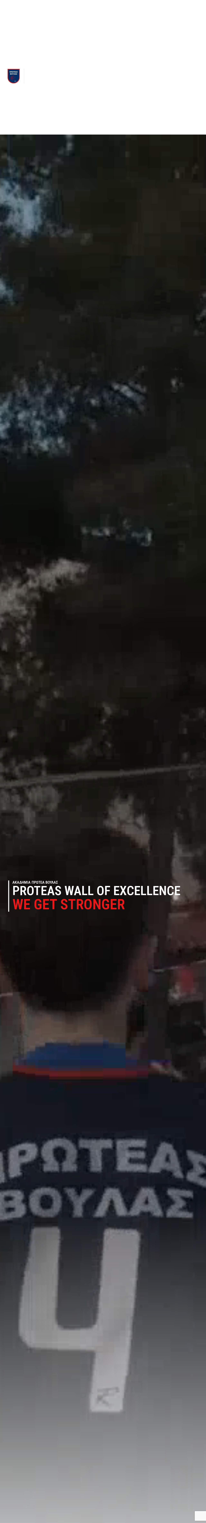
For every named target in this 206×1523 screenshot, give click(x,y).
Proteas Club (106, 76)
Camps (122, 76)
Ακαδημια (66, 76)
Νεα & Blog (84, 76)
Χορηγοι (134, 76)
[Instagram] (169, 76)
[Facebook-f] (162, 76)
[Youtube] (177, 76)
